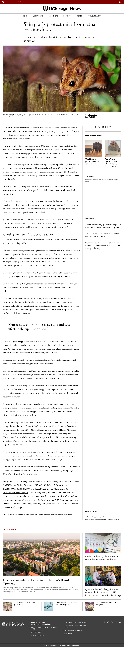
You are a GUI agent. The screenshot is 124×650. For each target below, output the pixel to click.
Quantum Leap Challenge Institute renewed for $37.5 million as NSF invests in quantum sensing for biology (103, 245)
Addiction (88, 517)
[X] (99, 127)
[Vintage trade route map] (7, 606)
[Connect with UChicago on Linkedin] (116, 623)
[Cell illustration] (48, 606)
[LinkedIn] (103, 127)
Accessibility (67, 633)
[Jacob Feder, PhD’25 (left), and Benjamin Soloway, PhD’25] (103, 576)
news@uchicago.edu (38, 635)
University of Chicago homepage (75, 622)
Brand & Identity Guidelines (73, 630)
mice (103, 517)
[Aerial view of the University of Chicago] (41, 554)
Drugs (94, 517)
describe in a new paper (21, 153)
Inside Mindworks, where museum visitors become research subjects (102, 235)
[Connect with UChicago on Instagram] (108, 623)
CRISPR (116, 519)
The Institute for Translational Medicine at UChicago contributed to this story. (37, 515)
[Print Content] (110, 127)
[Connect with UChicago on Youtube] (120, 623)
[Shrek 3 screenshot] (89, 606)
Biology (99, 517)
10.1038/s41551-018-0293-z (25, 474)
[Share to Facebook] (95, 127)
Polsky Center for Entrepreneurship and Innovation (45, 437)
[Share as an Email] (106, 127)
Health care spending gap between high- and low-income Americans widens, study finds (103, 226)
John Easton (92, 115)
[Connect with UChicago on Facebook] (104, 623)
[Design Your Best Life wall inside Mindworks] (103, 543)
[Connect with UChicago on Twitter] (112, 623)
